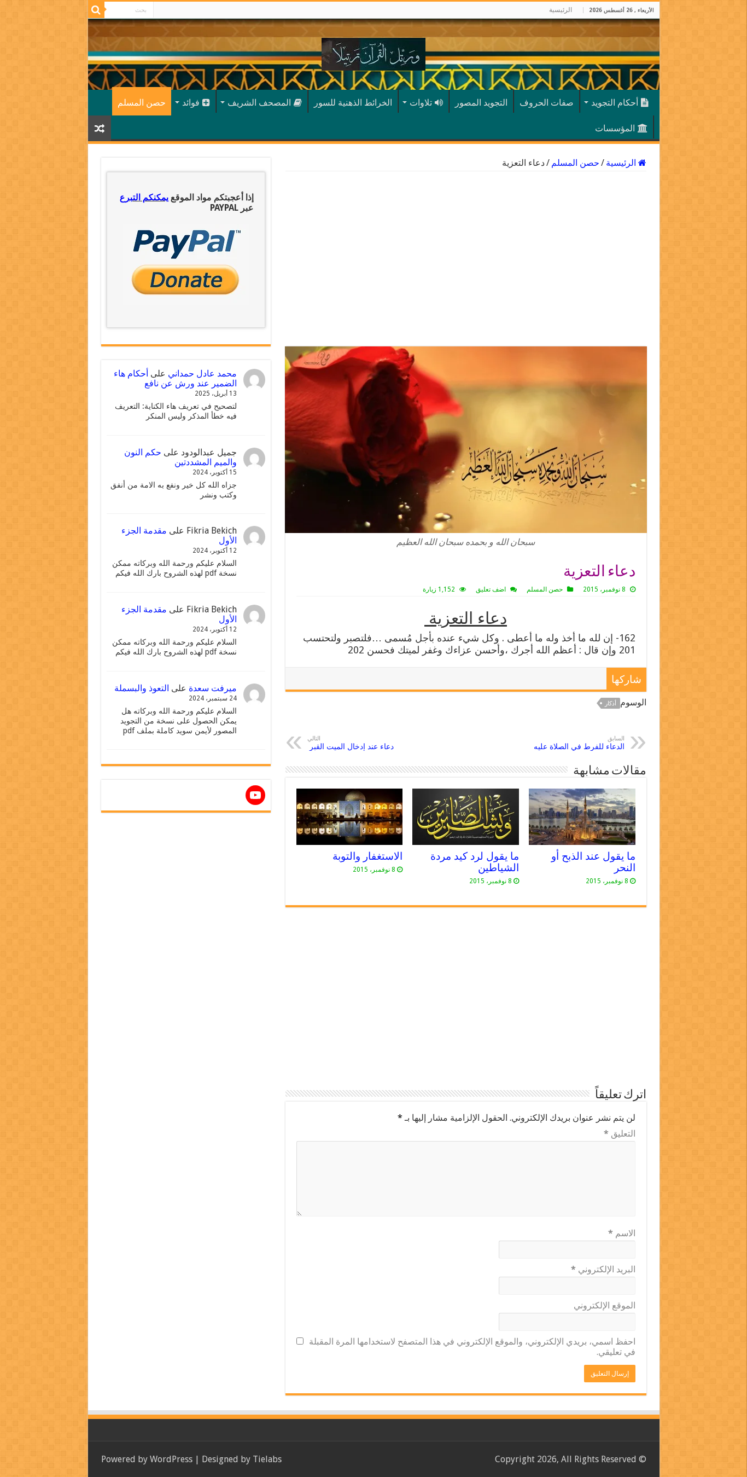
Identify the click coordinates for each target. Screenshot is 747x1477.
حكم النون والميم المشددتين (180, 457)
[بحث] (96, 10)
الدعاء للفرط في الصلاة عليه (578, 743)
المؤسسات (615, 128)
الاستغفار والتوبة (366, 856)
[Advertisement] (465, 258)
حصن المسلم (142, 102)
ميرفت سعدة (213, 688)
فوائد (191, 102)
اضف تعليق (491, 589)
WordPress (171, 1459)
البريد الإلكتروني (603, 1269)
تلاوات (421, 102)
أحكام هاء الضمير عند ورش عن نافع (175, 378)
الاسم (621, 1233)
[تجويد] (373, 52)
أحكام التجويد (614, 102)
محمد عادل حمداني (202, 373)
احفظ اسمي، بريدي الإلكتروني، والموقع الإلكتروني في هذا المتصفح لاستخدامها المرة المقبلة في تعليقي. (472, 1346)
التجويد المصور (481, 102)
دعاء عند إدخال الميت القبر (350, 743)
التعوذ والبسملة (141, 688)
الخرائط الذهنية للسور (353, 102)
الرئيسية (560, 10)
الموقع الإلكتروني (604, 1305)
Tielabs (267, 1459)
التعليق (619, 1133)
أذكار (610, 703)
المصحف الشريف (259, 102)
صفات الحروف (547, 102)
